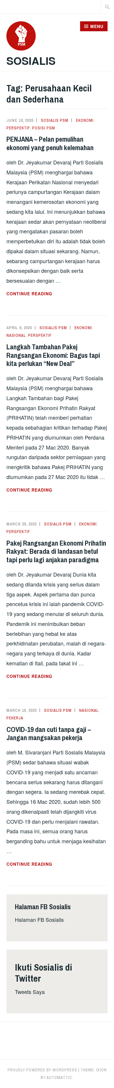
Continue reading (43, 293)
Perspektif (18, 128)
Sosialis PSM (54, 120)
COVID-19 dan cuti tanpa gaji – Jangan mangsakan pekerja (48, 733)
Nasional (16, 335)
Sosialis (31, 60)
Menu (96, 26)
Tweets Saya (30, 991)
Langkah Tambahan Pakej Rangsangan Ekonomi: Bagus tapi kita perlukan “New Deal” (53, 355)
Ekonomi (85, 120)
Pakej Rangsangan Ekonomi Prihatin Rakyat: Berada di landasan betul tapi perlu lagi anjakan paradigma (56, 551)
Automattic (59, 1077)
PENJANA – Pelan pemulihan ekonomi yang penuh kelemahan (50, 143)
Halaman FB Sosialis (39, 919)
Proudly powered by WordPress (42, 1070)
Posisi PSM (43, 128)
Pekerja (14, 718)
